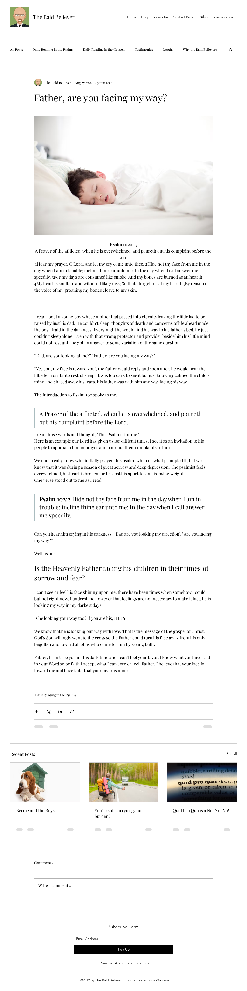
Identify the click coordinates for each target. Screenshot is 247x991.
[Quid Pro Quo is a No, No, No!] (202, 782)
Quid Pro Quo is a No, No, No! (201, 810)
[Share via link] (72, 711)
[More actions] (210, 82)
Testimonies (144, 49)
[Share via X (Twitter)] (48, 711)
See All (232, 753)
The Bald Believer (54, 17)
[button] (230, 49)
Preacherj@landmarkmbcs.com (209, 17)
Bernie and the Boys (35, 810)
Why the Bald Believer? (200, 49)
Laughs (168, 49)
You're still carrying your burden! (118, 813)
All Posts (16, 49)
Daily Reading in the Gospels (104, 49)
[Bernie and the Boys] (45, 782)
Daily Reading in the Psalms (53, 49)
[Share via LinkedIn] (60, 711)
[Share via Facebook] (36, 711)
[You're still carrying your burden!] (123, 782)
